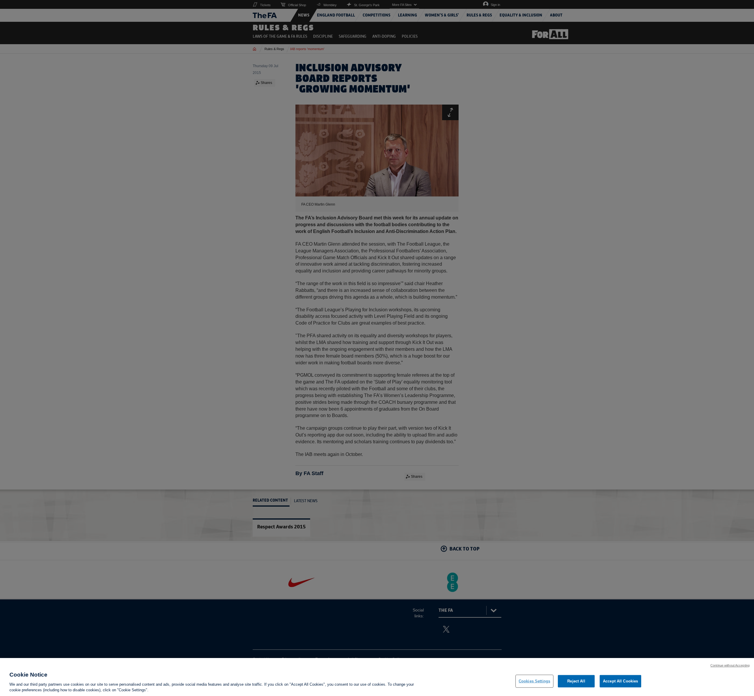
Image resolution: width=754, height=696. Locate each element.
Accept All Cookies (620, 681)
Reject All (576, 681)
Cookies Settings (534, 681)
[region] (377, 677)
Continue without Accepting (730, 665)
